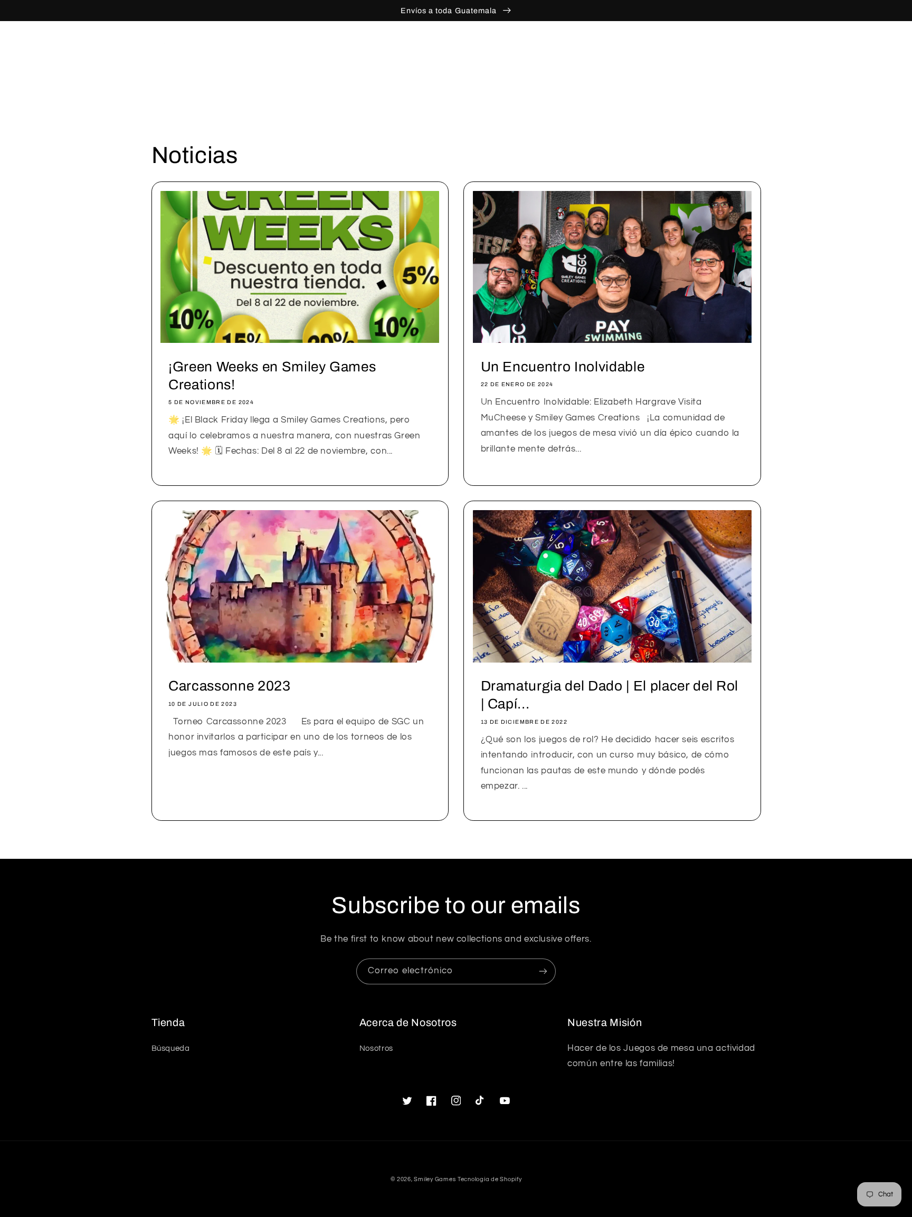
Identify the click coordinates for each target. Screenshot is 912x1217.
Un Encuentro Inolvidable (563, 367)
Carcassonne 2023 (229, 686)
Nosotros (376, 1048)
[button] (707, 44)
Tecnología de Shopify (489, 1179)
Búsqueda (170, 1048)
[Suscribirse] (543, 971)
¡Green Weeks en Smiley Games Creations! (272, 375)
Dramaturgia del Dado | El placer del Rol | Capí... (609, 695)
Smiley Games (434, 1179)
